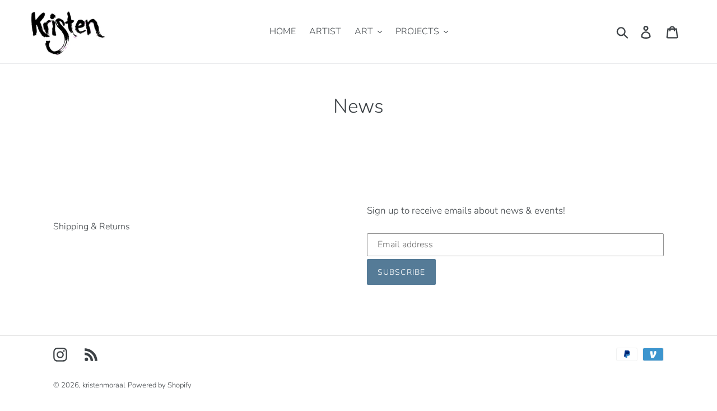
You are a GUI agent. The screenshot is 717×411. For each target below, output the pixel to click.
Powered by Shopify (160, 385)
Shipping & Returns (91, 226)
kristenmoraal (103, 385)
